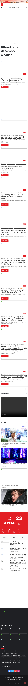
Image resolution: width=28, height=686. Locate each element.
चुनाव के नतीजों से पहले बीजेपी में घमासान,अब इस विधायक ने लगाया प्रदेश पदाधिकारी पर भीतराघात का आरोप (14, 348)
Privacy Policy (13, 679)
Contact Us (18, 679)
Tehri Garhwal (4, 657)
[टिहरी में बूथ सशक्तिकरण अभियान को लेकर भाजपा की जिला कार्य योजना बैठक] (14, 636)
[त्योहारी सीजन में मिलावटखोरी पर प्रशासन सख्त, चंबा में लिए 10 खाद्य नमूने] (14, 630)
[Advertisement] (14, 24)
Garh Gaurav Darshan (6, 76)
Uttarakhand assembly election (14, 660)
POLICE (19, 655)
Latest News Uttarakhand (6, 655)
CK (22, 677)
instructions (7, 653)
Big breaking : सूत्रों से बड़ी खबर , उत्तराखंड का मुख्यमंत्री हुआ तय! (11, 80)
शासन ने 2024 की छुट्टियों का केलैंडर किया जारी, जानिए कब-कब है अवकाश (18, 543)
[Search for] (26, 7)
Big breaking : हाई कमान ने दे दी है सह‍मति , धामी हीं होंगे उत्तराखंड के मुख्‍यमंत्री (12, 197)
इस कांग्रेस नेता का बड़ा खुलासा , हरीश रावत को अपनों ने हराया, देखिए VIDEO (13, 138)
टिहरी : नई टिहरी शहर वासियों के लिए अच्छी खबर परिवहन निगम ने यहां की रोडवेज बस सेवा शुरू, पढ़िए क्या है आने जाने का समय (18, 563)
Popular (4, 537)
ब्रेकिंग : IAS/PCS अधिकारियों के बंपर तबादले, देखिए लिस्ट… (18, 549)
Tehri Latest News (12, 657)
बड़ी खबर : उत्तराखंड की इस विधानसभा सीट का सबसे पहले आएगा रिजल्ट (13, 319)
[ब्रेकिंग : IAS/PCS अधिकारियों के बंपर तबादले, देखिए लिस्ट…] (5, 550)
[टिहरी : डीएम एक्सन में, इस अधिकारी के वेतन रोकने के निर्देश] (5, 570)
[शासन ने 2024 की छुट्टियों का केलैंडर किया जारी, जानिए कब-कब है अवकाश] (5, 543)
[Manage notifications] (25, 683)
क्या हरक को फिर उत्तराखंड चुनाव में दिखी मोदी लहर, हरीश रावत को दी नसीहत (14, 377)
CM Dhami (7, 650)
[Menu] (1, 7)
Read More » (4, 86)
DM (2, 653)
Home (3, 43)
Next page (22, 388)
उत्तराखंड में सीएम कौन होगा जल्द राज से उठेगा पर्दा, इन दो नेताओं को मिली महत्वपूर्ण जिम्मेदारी (13, 167)
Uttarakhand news (16, 662)
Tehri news (20, 657)
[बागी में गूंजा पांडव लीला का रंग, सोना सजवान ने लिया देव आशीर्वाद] (23, 630)
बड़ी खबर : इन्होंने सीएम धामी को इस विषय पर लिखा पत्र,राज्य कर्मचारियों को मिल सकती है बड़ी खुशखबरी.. (18, 556)
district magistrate (20, 650)
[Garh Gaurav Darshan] (14, 7)
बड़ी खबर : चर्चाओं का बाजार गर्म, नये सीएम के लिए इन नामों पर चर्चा (12, 291)
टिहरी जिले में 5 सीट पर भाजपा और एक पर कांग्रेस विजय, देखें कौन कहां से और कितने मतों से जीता (13, 262)
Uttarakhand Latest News (6, 662)
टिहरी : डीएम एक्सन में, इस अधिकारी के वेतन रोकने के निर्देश (18, 569)
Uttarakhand (4, 660)
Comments (22, 537)
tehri (24, 655)
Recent (13, 537)
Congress (13, 650)
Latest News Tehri (14, 653)
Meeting (15, 655)
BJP (2, 650)
